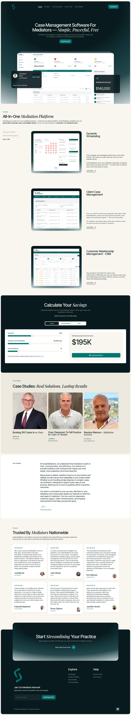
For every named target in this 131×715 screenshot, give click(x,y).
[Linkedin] (118, 709)
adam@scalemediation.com (35, 356)
